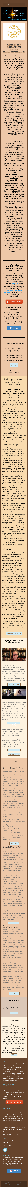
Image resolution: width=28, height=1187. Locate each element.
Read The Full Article (14, 633)
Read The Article (14, 843)
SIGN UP (14, 365)
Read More (14, 1054)
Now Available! (14, 1013)
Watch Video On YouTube (14, 684)
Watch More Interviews (14, 754)
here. (16, 1134)
